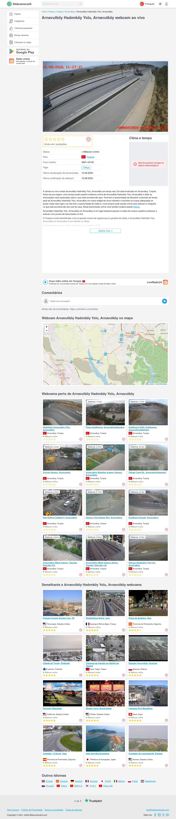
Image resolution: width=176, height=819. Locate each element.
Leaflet (151, 384)
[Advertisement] (23, 96)
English (49, 781)
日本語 (108, 781)
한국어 (93, 785)
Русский (50, 785)
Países (17, 14)
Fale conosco (13, 809)
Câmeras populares (23, 28)
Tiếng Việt (107, 785)
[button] (98, 362)
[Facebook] (155, 814)
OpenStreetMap (161, 384)
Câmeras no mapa (22, 42)
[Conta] (166, 3)
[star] (46, 139)
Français (94, 781)
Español (64, 781)
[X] (163, 814)
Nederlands (150, 781)
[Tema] (160, 3)
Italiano (121, 781)
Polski (135, 781)
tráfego (136, 206)
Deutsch (78, 781)
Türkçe (64, 785)
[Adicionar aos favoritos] (88, 139)
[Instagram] (159, 814)
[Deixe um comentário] (164, 301)
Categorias (19, 21)
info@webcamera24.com (157, 809)
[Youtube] (167, 814)
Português (149, 3)
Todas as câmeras (73, 809)
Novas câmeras (21, 35)
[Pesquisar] (80, 3)
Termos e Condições (53, 809)
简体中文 (78, 785)
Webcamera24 (22, 4)
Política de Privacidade (31, 809)
